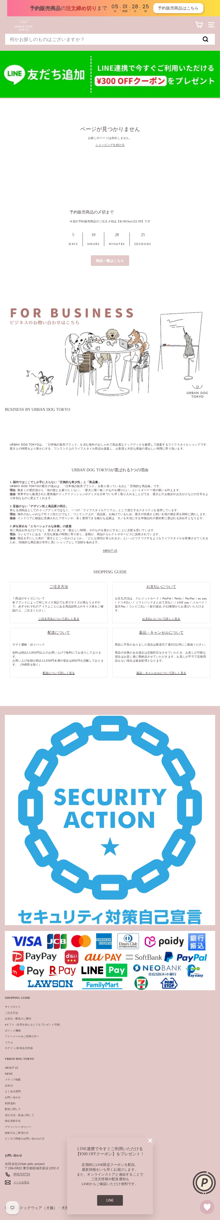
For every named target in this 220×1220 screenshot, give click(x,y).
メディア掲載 (13, 1079)
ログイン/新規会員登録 (19, 1048)
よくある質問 (13, 1091)
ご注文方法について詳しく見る (58, 618)
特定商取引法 (13, 1120)
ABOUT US (110, 550)
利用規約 (10, 1103)
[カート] (199, 24)
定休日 (9, 1085)
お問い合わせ (13, 1097)
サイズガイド (13, 1006)
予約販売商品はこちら (173, 8)
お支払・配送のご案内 (18, 1018)
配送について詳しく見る (59, 672)
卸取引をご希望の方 (17, 1132)
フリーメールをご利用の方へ (22, 1036)
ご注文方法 (11, 1012)
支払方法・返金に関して (19, 1115)
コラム (9, 1042)
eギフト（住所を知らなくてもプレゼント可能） (33, 1024)
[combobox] (110, 39)
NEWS (9, 1073)
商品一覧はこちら (110, 260)
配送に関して (13, 1109)
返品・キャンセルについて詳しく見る (161, 672)
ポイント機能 (13, 1030)
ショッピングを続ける (110, 144)
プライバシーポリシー (18, 1126)
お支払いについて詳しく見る (161, 618)
